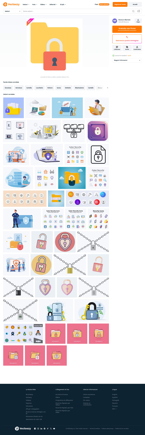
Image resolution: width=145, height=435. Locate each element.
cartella (29, 88)
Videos (42, 4)
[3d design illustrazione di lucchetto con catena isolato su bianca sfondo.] (93, 241)
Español (114, 397)
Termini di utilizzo (95, 428)
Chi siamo (86, 400)
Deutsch (115, 403)
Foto (33, 4)
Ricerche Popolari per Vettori (63, 404)
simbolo (68, 88)
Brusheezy (29, 394)
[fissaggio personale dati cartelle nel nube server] (37, 107)
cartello (90, 88)
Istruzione (29, 406)
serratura (19, 88)
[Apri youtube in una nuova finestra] (54, 428)
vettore (50, 88)
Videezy (28, 400)
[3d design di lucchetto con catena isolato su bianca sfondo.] (94, 287)
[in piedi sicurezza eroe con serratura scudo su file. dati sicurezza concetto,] (22, 219)
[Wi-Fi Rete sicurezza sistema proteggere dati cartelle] (74, 131)
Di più (62, 4)
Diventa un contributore (87, 404)
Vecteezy (29, 397)
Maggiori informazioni (120, 60)
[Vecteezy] (11, 4)
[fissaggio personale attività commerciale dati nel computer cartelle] (96, 107)
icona (59, 88)
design (100, 88)
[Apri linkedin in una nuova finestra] (41, 428)
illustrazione (79, 88)
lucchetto (39, 88)
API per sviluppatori (32, 409)
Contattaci (86, 397)
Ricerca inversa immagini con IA (36, 412)
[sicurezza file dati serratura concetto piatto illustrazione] (18, 178)
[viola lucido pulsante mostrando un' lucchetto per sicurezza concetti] (98, 131)
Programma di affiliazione (64, 400)
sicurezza (8, 88)
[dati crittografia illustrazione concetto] (47, 154)
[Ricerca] (133, 11)
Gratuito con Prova (127, 29)
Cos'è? (129, 55)
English (114, 394)
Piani (96, 4)
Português (115, 400)
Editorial (52, 4)
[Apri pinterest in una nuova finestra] (44, 428)
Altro (113, 409)
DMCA (58, 397)
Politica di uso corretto (122, 428)
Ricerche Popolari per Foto (64, 408)
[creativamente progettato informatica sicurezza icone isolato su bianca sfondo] (75, 154)
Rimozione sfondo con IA (34, 416)
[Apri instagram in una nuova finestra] (38, 428)
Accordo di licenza (62, 394)
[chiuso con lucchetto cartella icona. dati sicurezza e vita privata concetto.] (56, 199)
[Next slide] (106, 87)
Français (115, 406)
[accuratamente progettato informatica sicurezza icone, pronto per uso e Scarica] (46, 178)
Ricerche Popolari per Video (63, 411)
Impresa (28, 403)
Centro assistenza (89, 394)
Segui (138, 22)
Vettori (25, 4)
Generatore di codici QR (34, 419)
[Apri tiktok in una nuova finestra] (48, 428)
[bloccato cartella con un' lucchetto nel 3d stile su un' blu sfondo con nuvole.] (72, 178)
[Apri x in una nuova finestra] (51, 428)
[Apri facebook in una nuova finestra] (35, 428)
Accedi (135, 4)
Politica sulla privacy (108, 428)
